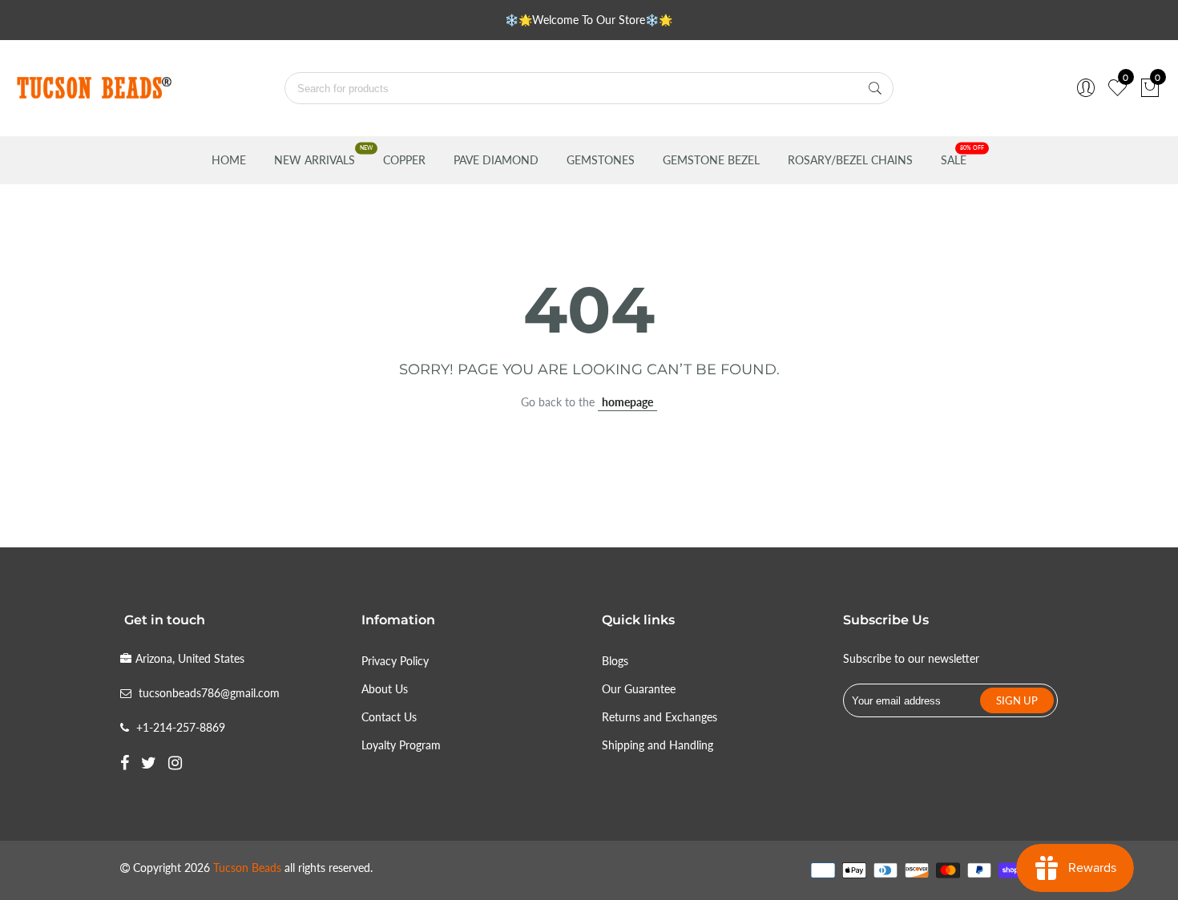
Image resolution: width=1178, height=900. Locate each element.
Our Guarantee (639, 689)
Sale (953, 160)
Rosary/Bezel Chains (850, 160)
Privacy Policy (395, 661)
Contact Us (389, 717)
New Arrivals (314, 160)
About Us (384, 689)
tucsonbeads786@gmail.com (209, 693)
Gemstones (601, 160)
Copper (404, 160)
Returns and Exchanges (659, 717)
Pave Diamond (496, 160)
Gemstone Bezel (711, 160)
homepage (627, 402)
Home (229, 160)
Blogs (615, 661)
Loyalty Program (401, 745)
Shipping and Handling (657, 745)
